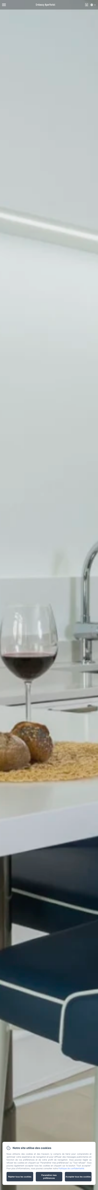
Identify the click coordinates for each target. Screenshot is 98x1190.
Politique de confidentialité (71, 1168)
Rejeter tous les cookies (19, 1176)
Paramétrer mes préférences (49, 1176)
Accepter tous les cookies (78, 1176)
